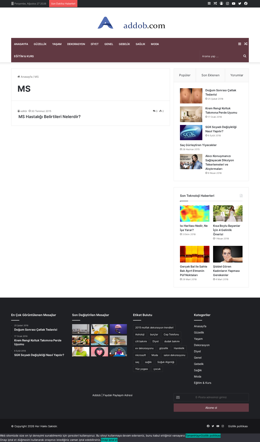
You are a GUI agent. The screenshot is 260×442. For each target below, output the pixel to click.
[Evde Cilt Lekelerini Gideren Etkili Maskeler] (99, 329)
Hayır (197, 435)
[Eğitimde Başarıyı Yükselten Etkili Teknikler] (118, 340)
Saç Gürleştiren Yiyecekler (198, 145)
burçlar (154, 334)
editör (24, 111)
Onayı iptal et (109, 439)
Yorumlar (236, 75)
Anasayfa (21, 44)
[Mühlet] (130, 23)
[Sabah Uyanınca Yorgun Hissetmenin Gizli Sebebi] (118, 352)
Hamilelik (179, 348)
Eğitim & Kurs (24, 56)
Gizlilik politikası (238, 426)
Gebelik (124, 44)
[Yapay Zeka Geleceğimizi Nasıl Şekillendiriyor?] (118, 329)
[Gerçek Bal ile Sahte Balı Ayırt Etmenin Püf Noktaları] (194, 254)
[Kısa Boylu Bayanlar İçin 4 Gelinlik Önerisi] (228, 213)
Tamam (190, 435)
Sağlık (140, 44)
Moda (155, 44)
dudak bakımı (172, 341)
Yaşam (57, 44)
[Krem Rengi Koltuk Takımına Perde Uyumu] (191, 114)
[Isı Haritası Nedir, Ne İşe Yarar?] (194, 213)
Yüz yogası (141, 368)
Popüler (185, 75)
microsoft (140, 355)
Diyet (95, 44)
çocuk (157, 368)
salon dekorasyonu (174, 355)
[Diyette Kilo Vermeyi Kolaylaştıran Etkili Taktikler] (99, 340)
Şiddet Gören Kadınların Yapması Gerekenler (226, 271)
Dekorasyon (76, 44)
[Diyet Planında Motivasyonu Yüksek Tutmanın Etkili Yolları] (80, 340)
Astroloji (139, 334)
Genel (108, 44)
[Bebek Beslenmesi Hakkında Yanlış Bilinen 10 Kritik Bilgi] (80, 352)
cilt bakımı (141, 341)
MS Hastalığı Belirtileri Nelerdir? (49, 116)
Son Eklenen (211, 75)
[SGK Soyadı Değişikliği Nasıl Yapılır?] (191, 132)
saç (137, 361)
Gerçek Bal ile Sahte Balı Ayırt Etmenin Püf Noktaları (193, 271)
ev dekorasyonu (144, 348)
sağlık (148, 361)
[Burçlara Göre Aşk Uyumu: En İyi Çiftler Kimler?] (99, 352)
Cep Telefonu (171, 334)
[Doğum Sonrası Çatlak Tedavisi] (191, 95)
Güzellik (40, 44)
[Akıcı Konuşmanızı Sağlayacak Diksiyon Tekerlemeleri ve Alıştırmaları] (191, 161)
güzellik (163, 348)
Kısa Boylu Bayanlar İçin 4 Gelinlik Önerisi (226, 230)
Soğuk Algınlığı (165, 361)
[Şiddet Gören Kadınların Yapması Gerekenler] (228, 254)
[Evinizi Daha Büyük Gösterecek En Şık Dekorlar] (80, 329)
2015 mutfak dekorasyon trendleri (154, 327)
